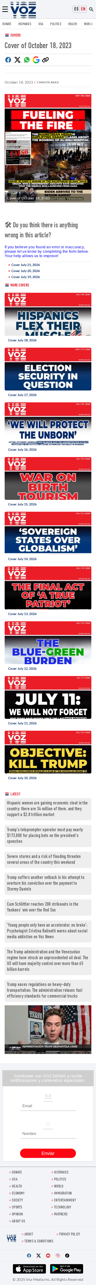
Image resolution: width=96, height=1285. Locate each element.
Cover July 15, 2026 (22, 504)
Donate (6, 24)
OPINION (17, 1215)
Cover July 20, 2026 (25, 271)
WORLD (88, 24)
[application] (48, 1029)
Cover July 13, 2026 (22, 614)
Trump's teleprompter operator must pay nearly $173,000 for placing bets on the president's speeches (45, 836)
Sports (17, 1208)
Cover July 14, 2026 (22, 559)
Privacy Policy (69, 1235)
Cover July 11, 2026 (22, 723)
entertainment (65, 1201)
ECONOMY (18, 1194)
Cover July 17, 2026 (22, 395)
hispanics (24, 24)
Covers (15, 36)
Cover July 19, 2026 (25, 277)
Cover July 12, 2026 (22, 668)
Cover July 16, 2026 (22, 449)
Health (72, 24)
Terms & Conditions (38, 1242)
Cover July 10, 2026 (22, 778)
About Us (18, 1222)
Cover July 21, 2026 (25, 265)
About (28, 1235)
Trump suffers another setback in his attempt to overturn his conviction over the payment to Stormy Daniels (45, 883)
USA (40, 24)
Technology (62, 1208)
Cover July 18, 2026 (22, 340)
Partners (61, 1215)
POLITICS (55, 24)
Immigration (63, 1194)
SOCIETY (17, 1201)
